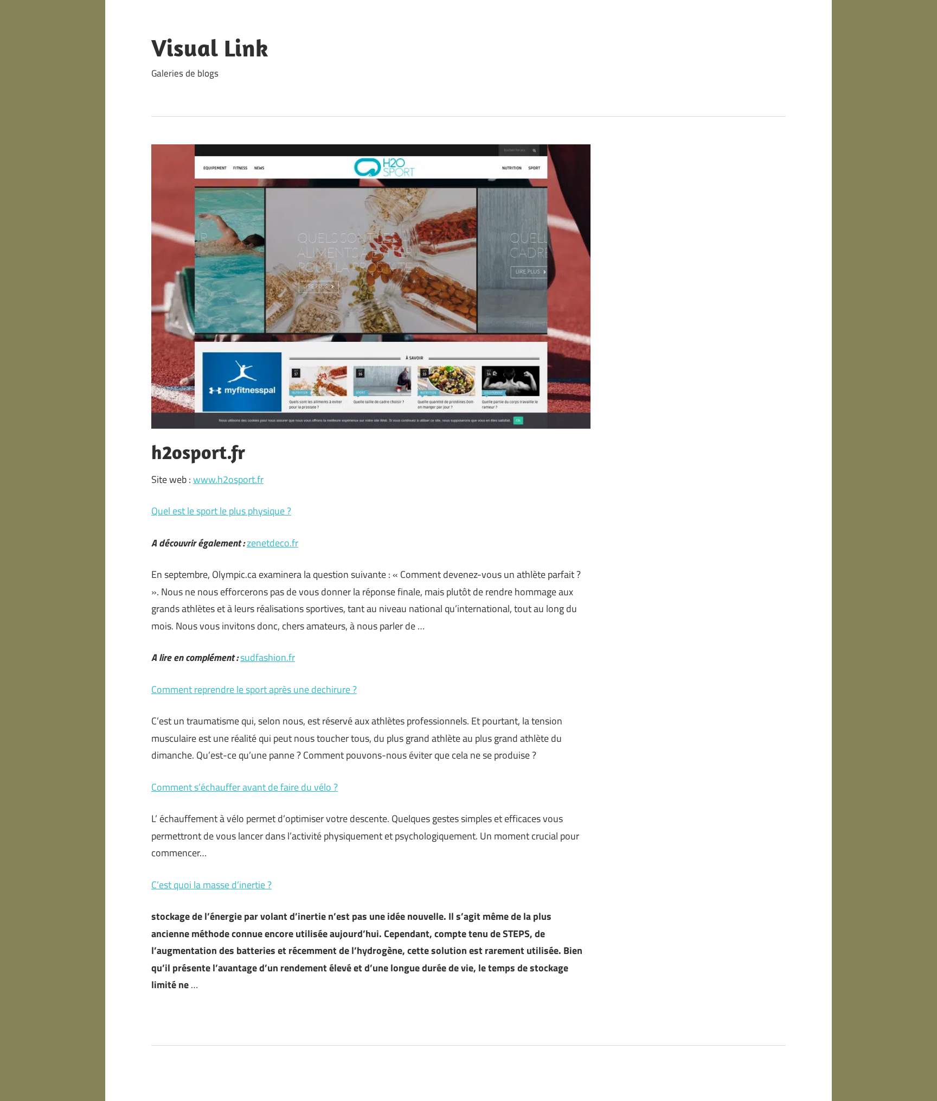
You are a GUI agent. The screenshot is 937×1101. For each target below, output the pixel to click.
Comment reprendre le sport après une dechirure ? (254, 689)
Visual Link (209, 47)
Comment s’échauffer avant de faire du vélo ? (244, 787)
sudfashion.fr (267, 657)
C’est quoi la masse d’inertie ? (211, 884)
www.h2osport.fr (228, 479)
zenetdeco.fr (272, 543)
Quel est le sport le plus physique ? (221, 511)
